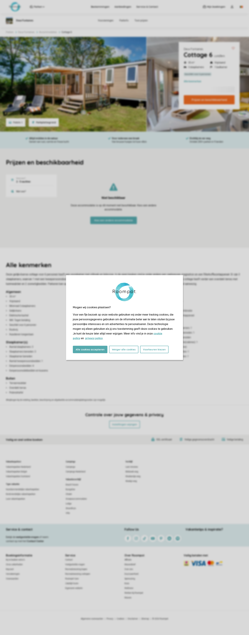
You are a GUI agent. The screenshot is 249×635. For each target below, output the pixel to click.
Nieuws (127, 597)
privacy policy (94, 338)
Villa (68, 513)
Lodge (68, 503)
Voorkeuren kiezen (154, 349)
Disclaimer (133, 619)
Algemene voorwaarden (92, 619)
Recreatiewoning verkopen (77, 574)
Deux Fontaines (193, 49)
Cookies (120, 619)
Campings (70, 461)
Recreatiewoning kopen (76, 569)
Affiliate (127, 560)
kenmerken (192, 81)
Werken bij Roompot (133, 593)
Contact (69, 560)
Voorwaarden (12, 579)
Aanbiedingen (123, 6)
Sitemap (145, 619)
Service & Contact (147, 6)
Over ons (128, 569)
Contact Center (35, 541)
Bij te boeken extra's (15, 560)
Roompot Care (72, 579)
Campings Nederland (75, 471)
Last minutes (132, 467)
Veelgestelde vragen (75, 564)
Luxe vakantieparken (15, 499)
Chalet (69, 494)
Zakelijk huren (71, 583)
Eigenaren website (73, 588)
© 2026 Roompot (160, 619)
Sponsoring (129, 579)
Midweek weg (132, 471)
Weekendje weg (133, 476)
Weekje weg (131, 481)
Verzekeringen (13, 574)
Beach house (72, 484)
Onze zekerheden (14, 564)
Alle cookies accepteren (90, 349)
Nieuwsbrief (130, 564)
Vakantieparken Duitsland (18, 476)
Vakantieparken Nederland (18, 467)
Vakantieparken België (16, 471)
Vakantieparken (13, 461)
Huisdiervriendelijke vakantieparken (22, 489)
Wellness (128, 588)
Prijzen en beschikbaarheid (209, 99)
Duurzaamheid (131, 574)
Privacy (110, 619)
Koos (126, 583)
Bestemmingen (100, 6)
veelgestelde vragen (27, 537)
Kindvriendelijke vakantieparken (20, 494)
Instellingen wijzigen (124, 424)
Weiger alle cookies (124, 349)
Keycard (10, 569)
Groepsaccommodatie (76, 499)
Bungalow (70, 489)
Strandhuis (71, 508)
